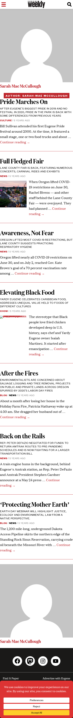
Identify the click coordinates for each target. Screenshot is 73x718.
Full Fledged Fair (22, 160)
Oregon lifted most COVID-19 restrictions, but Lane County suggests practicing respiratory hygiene (36, 243)
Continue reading (15, 142)
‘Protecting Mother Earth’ (34, 504)
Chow (4, 311)
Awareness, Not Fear (27, 232)
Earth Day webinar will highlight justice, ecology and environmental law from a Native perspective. (33, 514)
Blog (3, 395)
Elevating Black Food (27, 292)
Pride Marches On (24, 101)
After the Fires (19, 372)
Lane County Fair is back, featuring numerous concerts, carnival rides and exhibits (36, 169)
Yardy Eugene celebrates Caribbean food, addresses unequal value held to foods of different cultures (34, 302)
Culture (6, 120)
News (3, 176)
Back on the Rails (22, 435)
